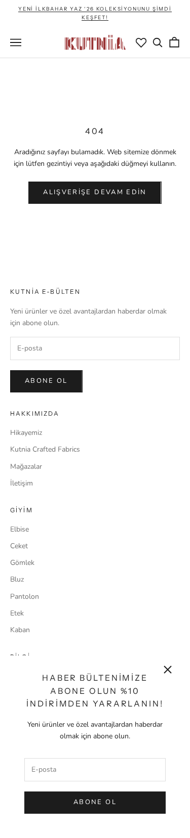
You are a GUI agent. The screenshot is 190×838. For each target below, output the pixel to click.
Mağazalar (26, 466)
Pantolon (24, 596)
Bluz (17, 579)
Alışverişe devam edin (94, 192)
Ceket (19, 546)
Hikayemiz (26, 432)
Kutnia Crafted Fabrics (45, 449)
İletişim (21, 483)
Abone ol (46, 380)
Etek (17, 613)
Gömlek (22, 562)
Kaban (20, 630)
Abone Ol (95, 802)
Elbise (19, 529)
